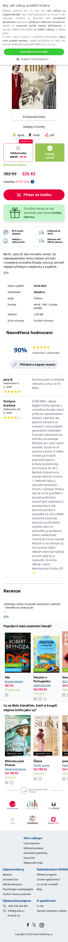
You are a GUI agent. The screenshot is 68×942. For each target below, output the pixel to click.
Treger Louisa (41, 765)
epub (20, 135)
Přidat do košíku (37, 194)
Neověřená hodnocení (29, 332)
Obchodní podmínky (35, 853)
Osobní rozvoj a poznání (17, 894)
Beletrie (7, 874)
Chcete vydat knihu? (48, 879)
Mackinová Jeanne (15, 769)
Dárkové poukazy (33, 848)
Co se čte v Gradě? (47, 884)
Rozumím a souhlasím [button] (34, 51)
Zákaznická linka (33, 862)
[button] (34, 59)
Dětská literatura (12, 884)
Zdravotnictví (10, 879)
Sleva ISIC (29, 857)
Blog (39, 889)
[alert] (34, 32)
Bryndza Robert (14, 681)
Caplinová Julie (42, 685)
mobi (36, 135)
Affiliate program (47, 874)
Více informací (49, 44)
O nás (40, 906)
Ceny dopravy (31, 843)
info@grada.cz (16, 910)
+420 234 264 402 (18, 906)
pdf (52, 135)
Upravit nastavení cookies (52, 910)
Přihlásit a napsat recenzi (37, 364)
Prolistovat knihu (34, 117)
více (6, 272)
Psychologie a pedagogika (18, 889)
